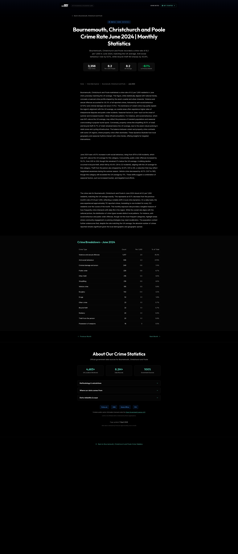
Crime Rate (154, 5)
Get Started (168, 5)
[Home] (65, 5)
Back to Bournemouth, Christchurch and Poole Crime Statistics (120, 444)
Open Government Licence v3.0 (135, 412)
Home (82, 84)
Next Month (154, 336)
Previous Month (85, 336)
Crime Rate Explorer (93, 84)
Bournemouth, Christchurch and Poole (113, 84)
